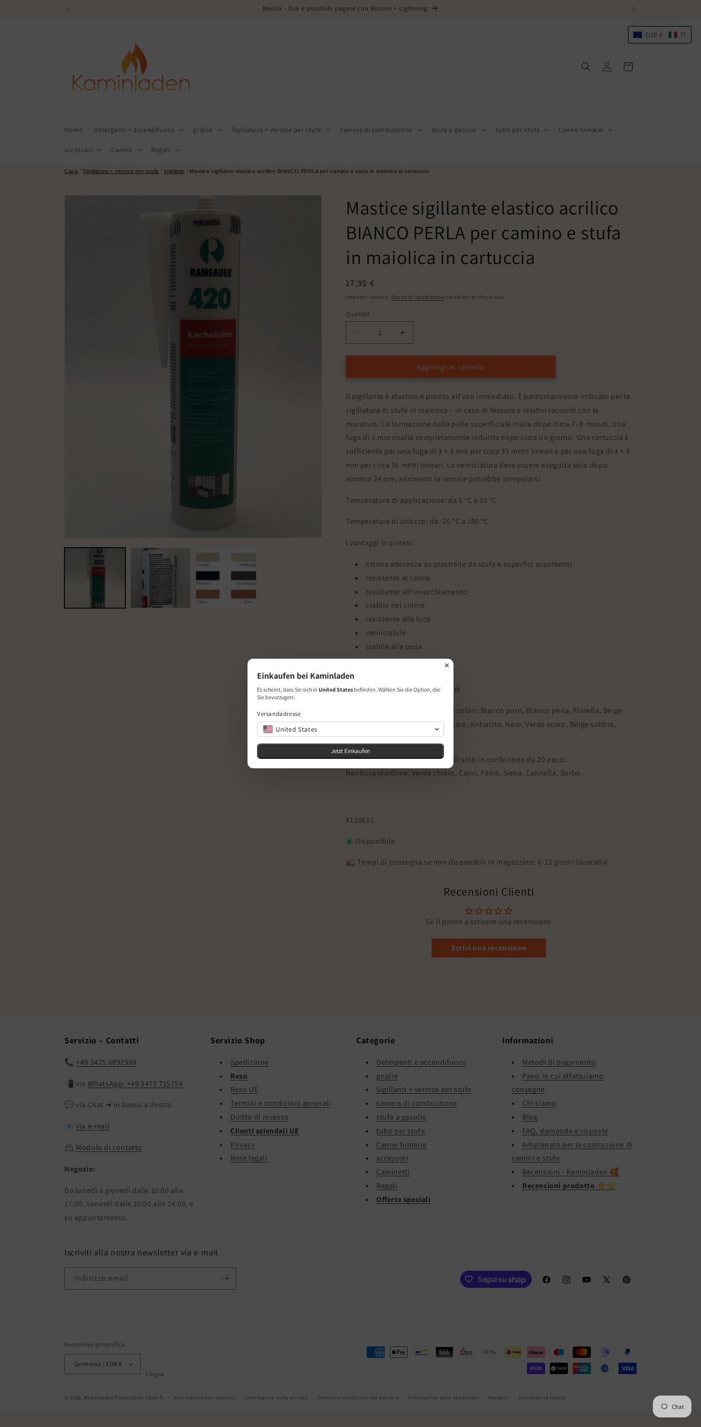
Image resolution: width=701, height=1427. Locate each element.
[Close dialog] (447, 665)
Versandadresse (278, 714)
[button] (350, 729)
